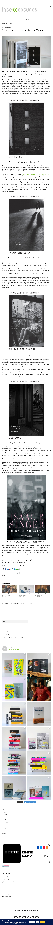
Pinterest (38, 917)
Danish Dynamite (5, 631)
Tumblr (33, 917)
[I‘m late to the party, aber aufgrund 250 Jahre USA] (14, 739)
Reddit (36, 917)
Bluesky (20, 917)
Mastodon (23, 917)
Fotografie (4, 833)
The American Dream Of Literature (8, 635)
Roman (5, 810)
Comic (3, 831)
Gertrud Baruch (23, 603)
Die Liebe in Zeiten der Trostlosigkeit (9, 632)
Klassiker (5, 23)
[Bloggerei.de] (5, 866)
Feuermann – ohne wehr (47, 612)
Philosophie (6, 822)
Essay (5, 819)
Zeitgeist (5, 828)
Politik (5, 826)
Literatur (10, 23)
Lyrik (4, 815)
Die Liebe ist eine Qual (40, 594)
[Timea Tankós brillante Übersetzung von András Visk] (39, 714)
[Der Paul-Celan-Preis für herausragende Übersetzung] (14, 788)
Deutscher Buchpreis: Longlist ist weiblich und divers (12, 637)
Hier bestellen (36, 162)
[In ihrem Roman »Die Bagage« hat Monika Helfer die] (39, 788)
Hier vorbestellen (34, 542)
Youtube (28, 917)
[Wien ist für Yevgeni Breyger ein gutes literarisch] (14, 689)
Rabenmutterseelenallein (24, 594)
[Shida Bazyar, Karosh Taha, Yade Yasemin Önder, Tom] (14, 763)
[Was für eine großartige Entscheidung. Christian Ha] (14, 665)
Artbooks (5, 835)
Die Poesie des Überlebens (7, 634)
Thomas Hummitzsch (8, 33)
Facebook (15, 917)
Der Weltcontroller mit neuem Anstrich (8, 612)
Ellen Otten (17, 603)
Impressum (4, 898)
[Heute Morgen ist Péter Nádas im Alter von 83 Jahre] (39, 665)
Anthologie (6, 817)
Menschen (4, 824)
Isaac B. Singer (29, 603)
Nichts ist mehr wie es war (8, 594)
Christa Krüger (12, 603)
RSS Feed (25, 917)
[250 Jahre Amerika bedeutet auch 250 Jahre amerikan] (14, 714)
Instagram (17, 917)
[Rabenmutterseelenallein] (26, 589)
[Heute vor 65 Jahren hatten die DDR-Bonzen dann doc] (39, 739)
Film (3, 830)
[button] (3, 569)
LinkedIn (30, 917)
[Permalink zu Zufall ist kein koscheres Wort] (26, 68)
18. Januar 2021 (11, 27)
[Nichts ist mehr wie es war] (9, 589)
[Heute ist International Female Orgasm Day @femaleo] (39, 763)
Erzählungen (6, 812)
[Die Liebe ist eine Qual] (42, 589)
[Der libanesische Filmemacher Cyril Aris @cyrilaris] (39, 689)
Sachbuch (5, 821)
